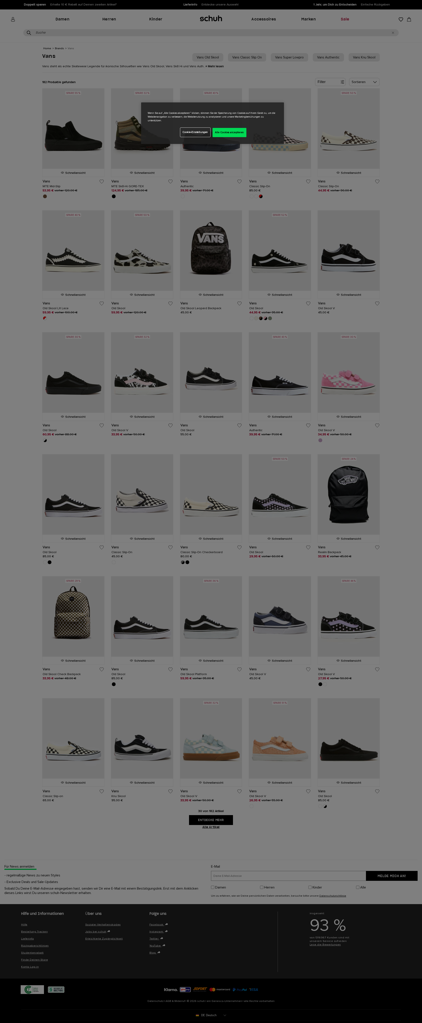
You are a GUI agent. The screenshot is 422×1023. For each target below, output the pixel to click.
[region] (212, 123)
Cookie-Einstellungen (195, 132)
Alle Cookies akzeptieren (229, 132)
